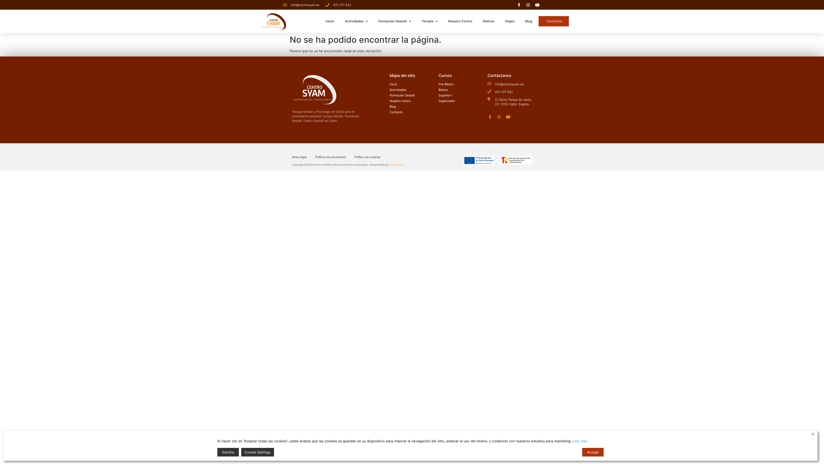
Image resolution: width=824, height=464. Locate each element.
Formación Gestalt (392, 21)
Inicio (330, 21)
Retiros (488, 21)
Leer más (580, 441)
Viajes (510, 21)
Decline (228, 452)
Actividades (354, 21)
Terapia (427, 21)
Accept (593, 452)
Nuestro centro (460, 21)
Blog (528, 21)
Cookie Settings (258, 452)
